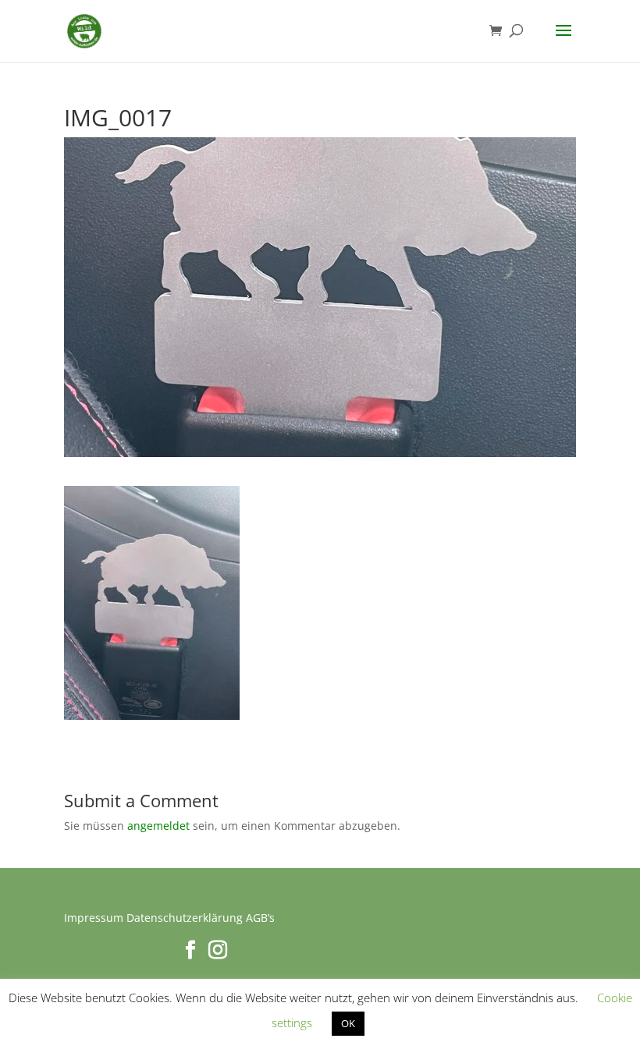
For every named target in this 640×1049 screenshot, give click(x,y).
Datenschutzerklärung (184, 917)
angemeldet (158, 825)
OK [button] (348, 1023)
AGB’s (260, 917)
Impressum (93, 917)
